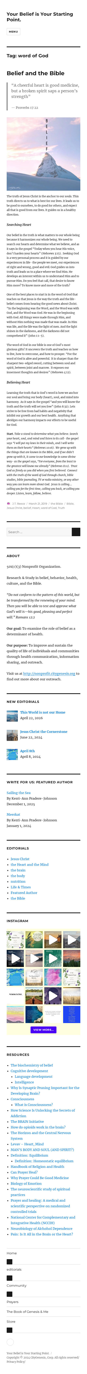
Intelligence (24, 1082)
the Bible (57, 503)
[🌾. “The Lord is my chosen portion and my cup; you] (34, 1014)
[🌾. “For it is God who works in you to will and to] (53, 1014)
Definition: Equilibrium (29, 1155)
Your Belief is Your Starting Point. (28, 1353)
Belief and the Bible (36, 73)
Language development (34, 1077)
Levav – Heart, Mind (27, 1144)
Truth (61, 507)
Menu (13, 31)
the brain (18, 870)
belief (27, 507)
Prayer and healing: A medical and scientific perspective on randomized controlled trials (40, 1206)
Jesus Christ (14, 507)
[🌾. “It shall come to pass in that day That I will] (34, 958)
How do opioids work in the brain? (38, 1127)
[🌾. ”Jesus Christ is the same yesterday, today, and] (53, 977)
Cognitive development (29, 1071)
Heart (36, 507)
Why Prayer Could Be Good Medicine (40, 1178)
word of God (49, 507)
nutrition (18, 881)
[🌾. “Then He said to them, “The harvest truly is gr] (53, 939)
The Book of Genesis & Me (27, 1312)
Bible (70, 503)
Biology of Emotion (26, 1184)
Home (12, 1253)
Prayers (12, 1302)
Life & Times (21, 887)
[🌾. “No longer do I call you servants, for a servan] (34, 939)
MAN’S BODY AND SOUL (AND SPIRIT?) (42, 1150)
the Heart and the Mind (30, 865)
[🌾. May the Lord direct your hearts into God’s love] (53, 995)
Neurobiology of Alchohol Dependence (41, 1229)
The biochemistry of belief (32, 1065)
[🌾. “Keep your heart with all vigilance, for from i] (53, 958)
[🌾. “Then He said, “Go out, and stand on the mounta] (71, 958)
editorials (14, 1269)
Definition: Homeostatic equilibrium (44, 1161)
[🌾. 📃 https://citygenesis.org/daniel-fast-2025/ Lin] (15, 939)
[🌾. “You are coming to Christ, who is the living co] (71, 939)
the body (18, 876)
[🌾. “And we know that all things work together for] (15, 995)
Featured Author (24, 893)
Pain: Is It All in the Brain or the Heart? (42, 1234)
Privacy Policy (15, 1362)
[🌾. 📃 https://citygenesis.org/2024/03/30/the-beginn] (34, 977)
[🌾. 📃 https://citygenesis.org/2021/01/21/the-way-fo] (34, 995)
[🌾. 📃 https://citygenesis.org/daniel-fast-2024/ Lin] (71, 977)
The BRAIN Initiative (27, 1122)
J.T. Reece (18, 503)
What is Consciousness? (34, 1105)
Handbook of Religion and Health (37, 1167)
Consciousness (22, 1099)
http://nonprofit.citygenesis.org (49, 674)
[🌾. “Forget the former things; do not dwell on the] (15, 1014)
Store (11, 1322)
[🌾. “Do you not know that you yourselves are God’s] (15, 958)
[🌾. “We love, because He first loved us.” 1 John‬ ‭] (71, 1014)
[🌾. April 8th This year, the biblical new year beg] (15, 977)
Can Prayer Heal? (24, 1172)
